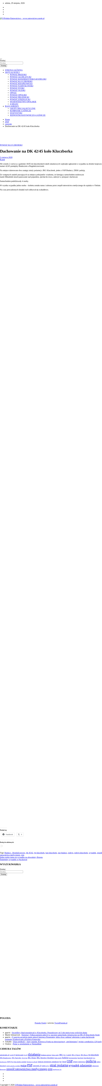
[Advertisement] (51, 38)
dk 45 (25, 1055)
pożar (24, 1065)
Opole (64, 1062)
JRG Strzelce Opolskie (45, 1058)
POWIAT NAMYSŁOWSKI (21, 86)
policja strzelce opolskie (13, 1066)
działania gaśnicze (46, 1055)
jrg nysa (24, 1058)
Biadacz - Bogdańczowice (14, 853)
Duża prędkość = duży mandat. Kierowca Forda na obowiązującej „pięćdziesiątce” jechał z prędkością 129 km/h (57, 1042)
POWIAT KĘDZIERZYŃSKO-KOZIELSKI (28, 79)
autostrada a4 (4, 1055)
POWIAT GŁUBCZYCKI (20, 77)
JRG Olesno (32, 1058)
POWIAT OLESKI (17, 90)
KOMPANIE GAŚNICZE (20, 111)
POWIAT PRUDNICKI (19, 97)
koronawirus (73, 1058)
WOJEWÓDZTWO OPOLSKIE (23, 102)
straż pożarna (59, 1065)
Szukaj (2, 60)
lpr (60, 1062)
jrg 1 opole (67, 1055)
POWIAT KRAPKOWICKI (21, 84)
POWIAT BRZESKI (18, 74)
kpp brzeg (80, 1058)
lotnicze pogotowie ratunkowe (48, 1062)
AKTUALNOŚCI (12, 72)
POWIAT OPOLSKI (18, 95)
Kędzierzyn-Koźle (32, 1062)
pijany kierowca (79, 1062)
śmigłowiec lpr (57, 1069)
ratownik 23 (37, 1066)
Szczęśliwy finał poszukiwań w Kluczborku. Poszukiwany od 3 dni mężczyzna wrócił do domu (49, 1033)
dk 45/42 (29, 853)
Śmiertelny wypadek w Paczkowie (13, 859)
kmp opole (58, 1058)
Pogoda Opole (40, 1023)
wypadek (92, 853)
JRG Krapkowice (5, 1058)
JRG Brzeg (84, 1055)
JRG (61, 1055)
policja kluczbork (81, 853)
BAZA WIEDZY (12, 106)
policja (70, 853)
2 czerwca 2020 (6, 157)
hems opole (55, 1055)
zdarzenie (86, 1065)
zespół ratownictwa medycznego (26, 1069)
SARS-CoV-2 (45, 1066)
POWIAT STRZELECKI (20, 99)
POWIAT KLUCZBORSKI (21, 81)
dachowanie (19, 1055)
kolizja (65, 1057)
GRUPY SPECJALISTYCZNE (22, 108)
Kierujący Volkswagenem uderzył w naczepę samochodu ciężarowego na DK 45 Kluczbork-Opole (61, 1035)
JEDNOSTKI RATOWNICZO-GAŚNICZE (28, 115)
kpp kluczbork (51, 853)
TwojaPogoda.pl (60, 1023)
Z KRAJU (14, 104)
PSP (29, 1065)
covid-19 (12, 1055)
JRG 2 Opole (76, 1055)
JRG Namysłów (16, 1058)
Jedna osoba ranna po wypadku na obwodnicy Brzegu (21, 857)
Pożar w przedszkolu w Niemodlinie (27, 1044)
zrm (22, 855)
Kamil (2, 160)
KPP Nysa (10, 1062)
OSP (70, 1061)
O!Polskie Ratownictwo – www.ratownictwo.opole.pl (36, 1085)
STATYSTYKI (16, 113)
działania (34, 1054)
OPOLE (13, 93)
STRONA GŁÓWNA (14, 70)
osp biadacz (62, 853)
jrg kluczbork (39, 853)
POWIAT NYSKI (17, 88)
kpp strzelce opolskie (20, 1062)
